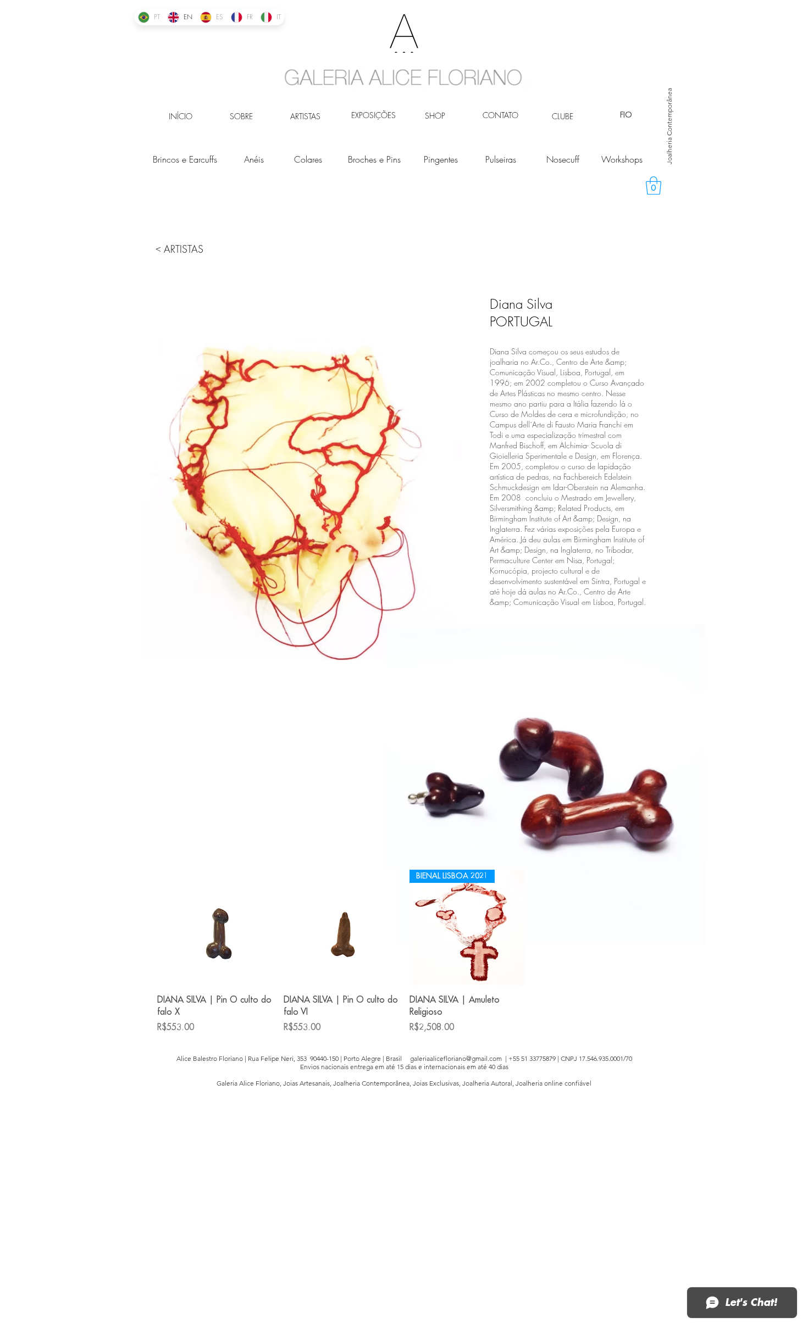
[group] (404, 951)
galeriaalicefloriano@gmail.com (456, 1058)
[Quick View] (215, 927)
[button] (653, 185)
